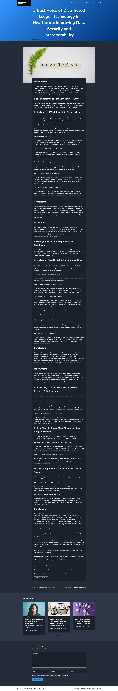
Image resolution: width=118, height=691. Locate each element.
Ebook (87, 2)
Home (63, 2)
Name (34, 671)
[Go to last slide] (25, 618)
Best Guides (59, 6)
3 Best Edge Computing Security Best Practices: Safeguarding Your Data (82, 622)
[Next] (92, 618)
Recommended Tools (77, 2)
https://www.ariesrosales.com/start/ (65, 570)
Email (53, 671)
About (93, 2)
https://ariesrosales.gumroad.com (65, 574)
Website (72, 671)
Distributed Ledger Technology (41, 577)
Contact (98, 2)
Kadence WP (98, 688)
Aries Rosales (36, 39)
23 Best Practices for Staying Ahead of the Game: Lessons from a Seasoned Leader (44, 587)
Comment (35, 653)
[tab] (56, 635)
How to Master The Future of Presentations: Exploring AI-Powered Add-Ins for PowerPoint (74, 587)
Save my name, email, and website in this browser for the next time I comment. (51, 675)
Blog (68, 2)
